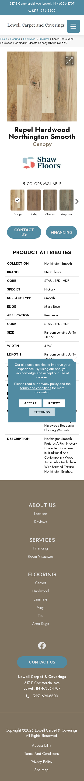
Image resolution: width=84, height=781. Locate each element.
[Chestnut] (50, 200)
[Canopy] (17, 200)
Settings (42, 412)
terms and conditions (35, 388)
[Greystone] (66, 200)
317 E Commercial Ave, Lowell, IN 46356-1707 (42, 3)
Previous (7, 199)
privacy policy (49, 384)
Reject (54, 403)
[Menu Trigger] (73, 26)
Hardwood (29, 39)
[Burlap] (34, 200)
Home (3, 39)
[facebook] (42, 646)
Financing (61, 232)
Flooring (15, 39)
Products (44, 39)
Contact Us (24, 232)
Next (77, 199)
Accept (30, 403)
